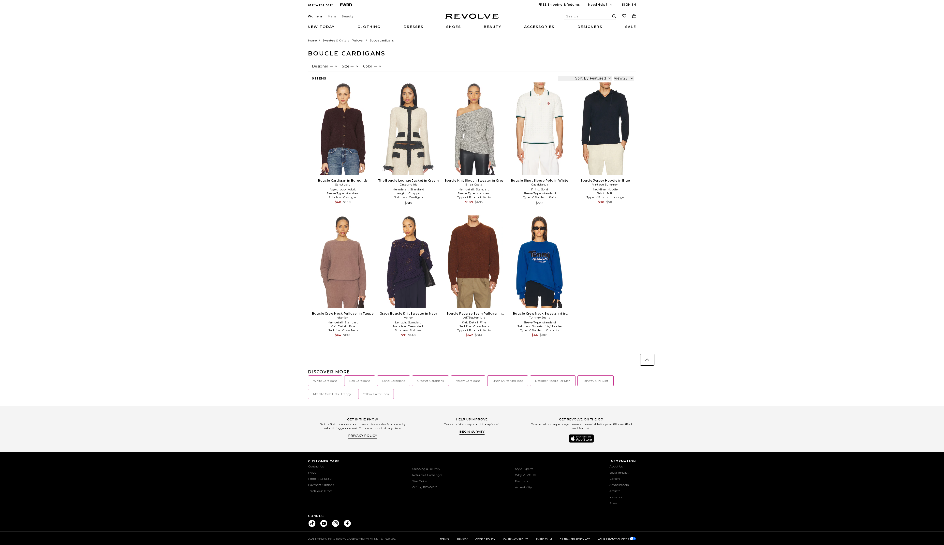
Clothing (369, 27)
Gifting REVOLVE (424, 487)
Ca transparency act (575, 539)
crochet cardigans (430, 381)
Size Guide (419, 481)
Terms (444, 539)
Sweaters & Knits (334, 40)
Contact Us (316, 466)
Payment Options (321, 485)
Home (312, 40)
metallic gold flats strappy (332, 394)
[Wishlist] (624, 16)
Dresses (413, 27)
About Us (616, 466)
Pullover (358, 40)
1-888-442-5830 (320, 478)
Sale (630, 27)
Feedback (521, 481)
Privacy (462, 539)
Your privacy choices (614, 539)
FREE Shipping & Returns (559, 4)
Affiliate (614, 491)
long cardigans (393, 381)
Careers (614, 478)
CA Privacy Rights (515, 539)
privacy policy (362, 435)
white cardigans (325, 381)
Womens (315, 16)
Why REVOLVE (526, 475)
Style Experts (524, 469)
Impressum (544, 539)
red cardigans (359, 381)
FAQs (312, 472)
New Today (321, 27)
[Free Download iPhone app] (581, 442)
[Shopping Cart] (634, 16)
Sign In (629, 4)
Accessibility (523, 487)
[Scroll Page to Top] (647, 360)
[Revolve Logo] (472, 19)
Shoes (453, 27)
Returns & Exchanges (427, 475)
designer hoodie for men (552, 381)
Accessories (539, 27)
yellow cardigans (468, 381)
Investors (615, 497)
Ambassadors (619, 485)
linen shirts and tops (507, 381)
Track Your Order (320, 491)
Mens (332, 16)
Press (613, 503)
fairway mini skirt (595, 381)
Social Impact (619, 472)
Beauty (347, 16)
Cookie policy (485, 539)
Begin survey (472, 431)
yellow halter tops (376, 394)
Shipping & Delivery (426, 469)
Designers (589, 27)
